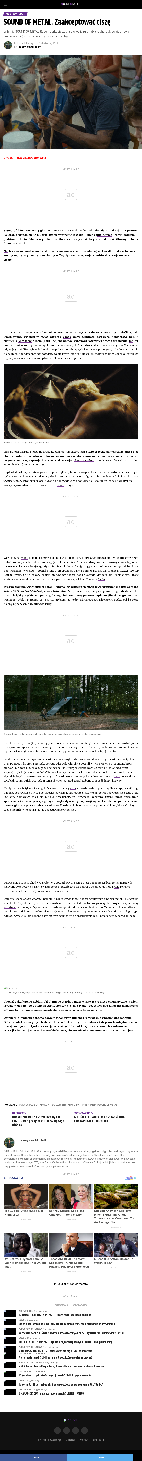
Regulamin (98, 1440)
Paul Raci (75, 1105)
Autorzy (70, 1440)
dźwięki (16, 595)
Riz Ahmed (104, 235)
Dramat (45, 1105)
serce (60, 485)
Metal (101, 579)
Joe (131, 341)
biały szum (16, 780)
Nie (6, 251)
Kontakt (83, 1440)
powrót (103, 792)
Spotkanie (25, 341)
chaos (67, 337)
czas (117, 776)
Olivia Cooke (125, 805)
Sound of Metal (84, 460)
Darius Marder (29, 1105)
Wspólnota (58, 349)
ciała (73, 788)
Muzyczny (60, 1105)
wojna (24, 558)
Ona (116, 887)
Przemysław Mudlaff (29, 46)
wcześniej (10, 907)
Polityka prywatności (50, 1440)
